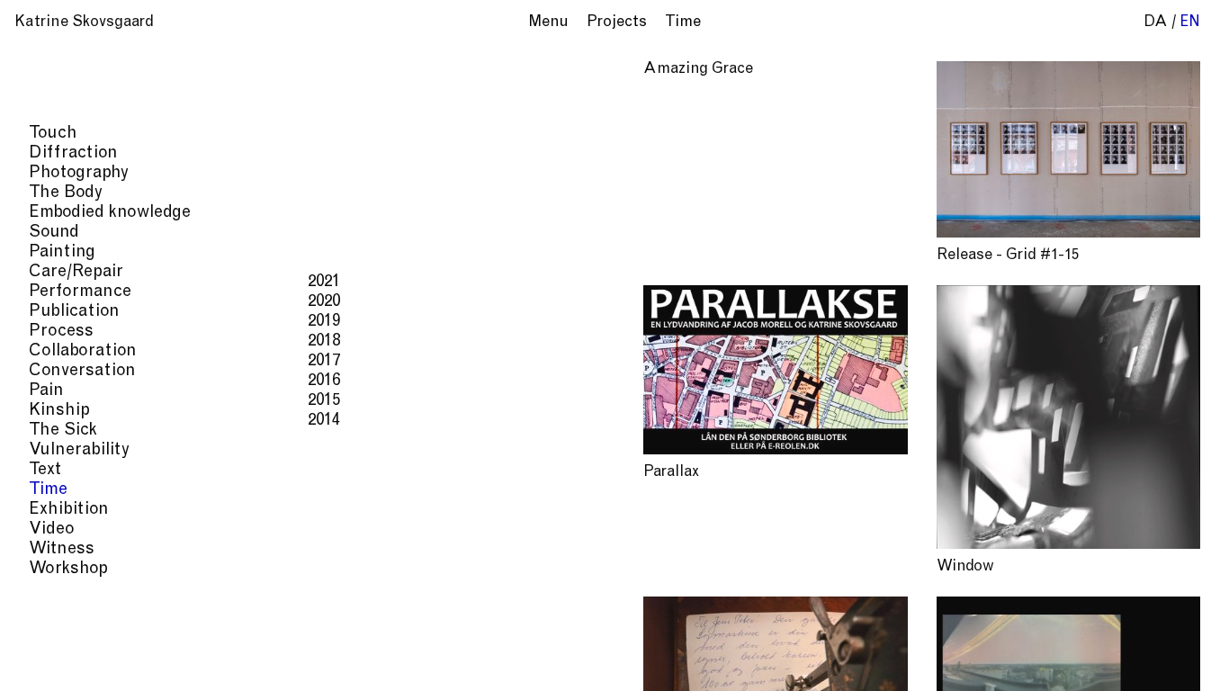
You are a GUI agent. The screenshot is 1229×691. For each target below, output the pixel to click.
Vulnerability (79, 450)
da (1156, 23)
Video (52, 529)
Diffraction (73, 153)
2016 (324, 381)
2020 (324, 301)
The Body (66, 193)
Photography (79, 173)
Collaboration (83, 351)
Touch (53, 133)
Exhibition (69, 509)
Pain (46, 390)
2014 (324, 420)
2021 (324, 282)
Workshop (68, 569)
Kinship (59, 410)
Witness (61, 549)
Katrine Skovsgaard (84, 23)
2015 (324, 400)
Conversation (82, 371)
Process (61, 331)
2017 (324, 361)
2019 (324, 321)
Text (45, 470)
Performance (80, 292)
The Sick (63, 430)
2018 (324, 341)
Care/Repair (76, 272)
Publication (74, 311)
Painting (62, 252)
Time (48, 489)
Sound (54, 232)
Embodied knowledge (110, 212)
